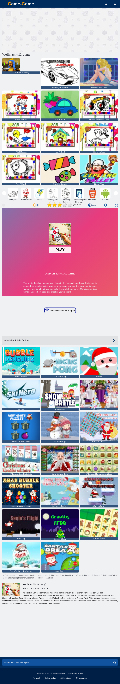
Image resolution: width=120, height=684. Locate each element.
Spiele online (10, 575)
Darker (93, 205)
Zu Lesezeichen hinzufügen (62, 310)
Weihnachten (67, 575)
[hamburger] (3, 4)
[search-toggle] (106, 4)
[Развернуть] (116, 205)
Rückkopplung (81, 678)
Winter (78, 575)
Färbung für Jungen (92, 575)
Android (49, 578)
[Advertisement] (31, 29)
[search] (115, 662)
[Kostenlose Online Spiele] (21, 3)
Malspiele (55, 575)
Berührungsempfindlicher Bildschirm (19, 578)
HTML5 (40, 578)
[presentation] (4, 193)
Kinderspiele (42, 575)
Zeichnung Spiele (110, 575)
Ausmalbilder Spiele (26, 575)
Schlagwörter (65, 678)
